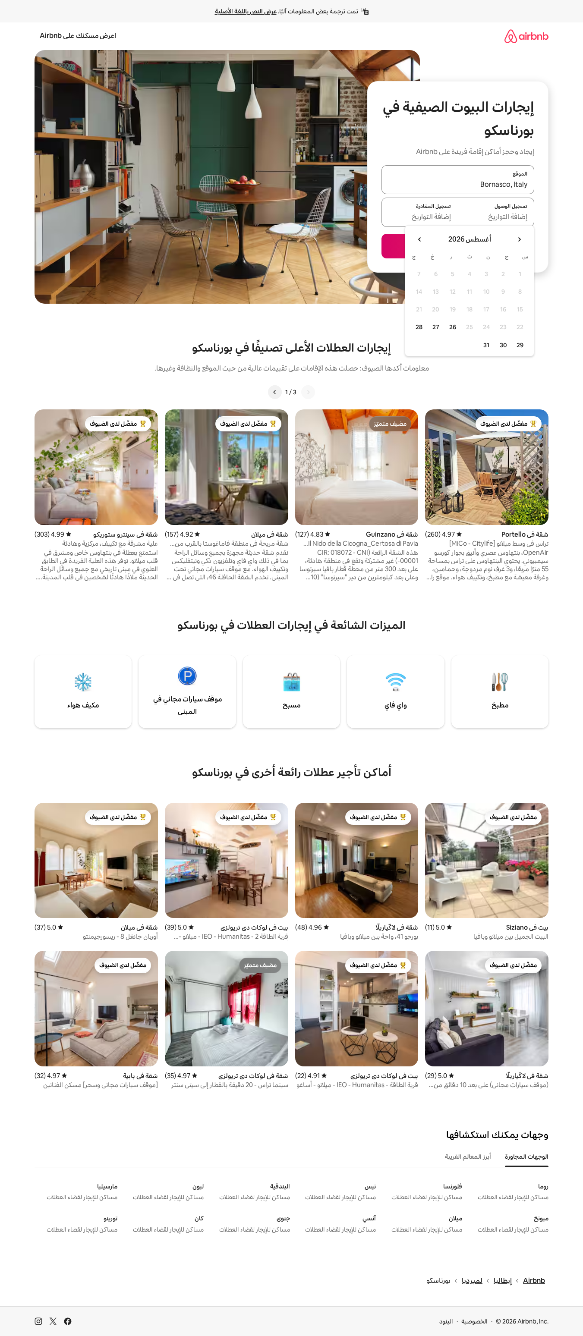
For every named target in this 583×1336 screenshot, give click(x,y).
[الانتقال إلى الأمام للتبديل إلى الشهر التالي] (419, 239)
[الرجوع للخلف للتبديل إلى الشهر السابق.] (519, 239)
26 (452, 327)
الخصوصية (474, 1321)
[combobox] (457, 184)
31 (486, 345)
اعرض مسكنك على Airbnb (78, 35)
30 (503, 345)
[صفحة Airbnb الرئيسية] (526, 36)
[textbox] (496, 217)
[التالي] (275, 392)
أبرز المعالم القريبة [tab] (468, 1156)
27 (435, 327)
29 (520, 345)
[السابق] (308, 392)
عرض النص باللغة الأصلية (246, 11)
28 (419, 327)
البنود (446, 1321)
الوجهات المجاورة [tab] (526, 1156)
